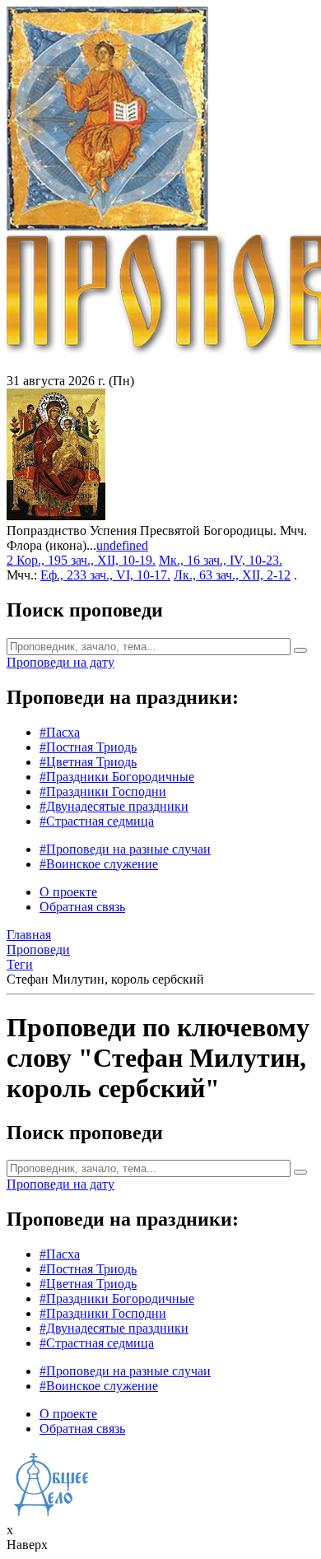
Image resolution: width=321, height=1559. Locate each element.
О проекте (68, 892)
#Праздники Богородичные (117, 777)
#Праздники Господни (103, 791)
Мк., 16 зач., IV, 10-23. (220, 560)
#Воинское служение (99, 864)
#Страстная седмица (97, 821)
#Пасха (60, 732)
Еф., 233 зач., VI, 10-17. (105, 575)
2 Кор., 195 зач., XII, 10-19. (81, 560)
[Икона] (56, 516)
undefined (122, 545)
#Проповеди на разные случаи (125, 849)
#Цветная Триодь (88, 762)
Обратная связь (82, 907)
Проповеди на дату (60, 662)
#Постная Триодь (88, 747)
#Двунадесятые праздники (114, 806)
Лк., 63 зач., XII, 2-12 (232, 575)
